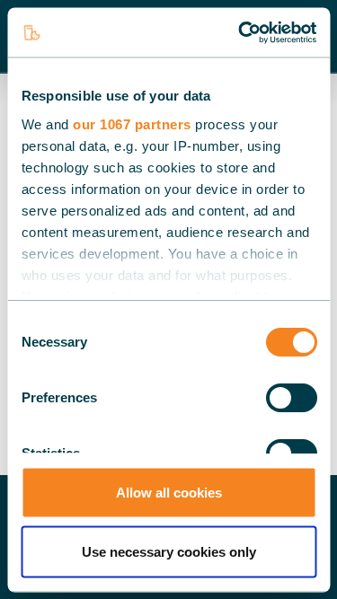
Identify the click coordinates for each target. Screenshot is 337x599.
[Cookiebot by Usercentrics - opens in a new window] (240, 32)
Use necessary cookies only (169, 551)
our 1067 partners (132, 123)
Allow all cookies (169, 492)
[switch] (290, 397)
